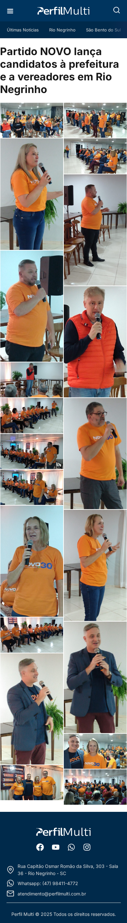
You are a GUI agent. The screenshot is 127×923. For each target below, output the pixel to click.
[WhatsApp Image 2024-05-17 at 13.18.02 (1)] (31, 120)
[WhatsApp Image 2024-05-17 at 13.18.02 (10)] (31, 415)
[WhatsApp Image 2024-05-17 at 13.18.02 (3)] (31, 194)
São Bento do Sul (103, 29)
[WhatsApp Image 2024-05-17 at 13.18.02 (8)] (31, 380)
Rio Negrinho (62, 29)
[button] (116, 10)
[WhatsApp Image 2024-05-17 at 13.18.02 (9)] (95, 453)
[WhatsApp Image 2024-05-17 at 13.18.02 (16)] (95, 677)
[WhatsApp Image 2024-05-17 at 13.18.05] (95, 787)
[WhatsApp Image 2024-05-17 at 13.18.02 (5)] (95, 230)
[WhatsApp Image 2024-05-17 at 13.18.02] (95, 751)
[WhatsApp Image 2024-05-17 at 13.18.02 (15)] (31, 635)
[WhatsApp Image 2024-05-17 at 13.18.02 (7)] (95, 341)
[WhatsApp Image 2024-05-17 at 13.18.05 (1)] (31, 782)
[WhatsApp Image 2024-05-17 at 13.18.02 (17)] (31, 709)
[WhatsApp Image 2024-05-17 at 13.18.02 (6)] (31, 306)
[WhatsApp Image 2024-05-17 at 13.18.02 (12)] (31, 487)
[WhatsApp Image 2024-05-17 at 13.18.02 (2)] (95, 120)
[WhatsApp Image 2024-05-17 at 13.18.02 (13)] (31, 561)
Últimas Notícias (23, 29)
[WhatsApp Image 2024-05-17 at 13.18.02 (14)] (95, 565)
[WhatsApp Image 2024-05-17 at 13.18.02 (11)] (31, 451)
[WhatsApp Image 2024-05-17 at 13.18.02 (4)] (95, 156)
